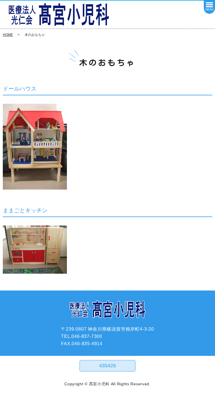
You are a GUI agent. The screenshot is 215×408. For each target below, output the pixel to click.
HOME (8, 35)
